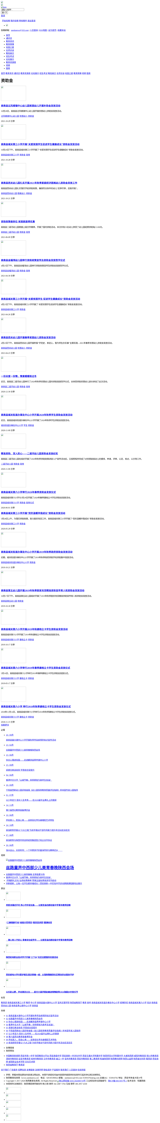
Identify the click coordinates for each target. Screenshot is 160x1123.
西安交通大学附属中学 (92, 1056)
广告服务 (14, 1070)
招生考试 (10, 56)
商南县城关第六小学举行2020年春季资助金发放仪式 (28, 492)
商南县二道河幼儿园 (10, 232)
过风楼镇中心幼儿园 (10, 116)
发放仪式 (30, 503)
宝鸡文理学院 (64, 1003)
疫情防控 (124, 1003)
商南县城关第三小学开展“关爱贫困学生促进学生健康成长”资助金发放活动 (40, 144)
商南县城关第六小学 (10, 503)
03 (7, 1022)
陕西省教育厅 (76, 1003)
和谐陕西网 (105, 1059)
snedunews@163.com (19, 30)
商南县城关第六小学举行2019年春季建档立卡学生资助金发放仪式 (35, 668)
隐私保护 (48, 1070)
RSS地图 (43, 30)
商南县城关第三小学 (10, 155)
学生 (26, 425)
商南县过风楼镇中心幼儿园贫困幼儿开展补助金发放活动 (30, 105)
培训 (149, 1003)
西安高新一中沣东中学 (72, 1056)
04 (7, 1025)
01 (7, 1016)
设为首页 (52, 30)
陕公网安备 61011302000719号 (72, 1081)
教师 (28, 1003)
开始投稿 (6, 21)
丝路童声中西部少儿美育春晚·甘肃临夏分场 (25, 874)
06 (7, 1031)
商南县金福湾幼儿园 (10, 271)
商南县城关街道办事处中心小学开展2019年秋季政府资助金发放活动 (36, 552)
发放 (28, 155)
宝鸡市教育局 (70, 1059)
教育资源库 (11, 62)
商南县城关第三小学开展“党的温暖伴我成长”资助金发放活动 (33, 513)
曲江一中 (60, 1059)
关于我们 (5, 1070)
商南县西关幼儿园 (9, 193)
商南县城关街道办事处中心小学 (15, 562)
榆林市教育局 (37, 1059)
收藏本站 (62, 30)
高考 (89, 1003)
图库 (8, 68)
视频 (8, 65)
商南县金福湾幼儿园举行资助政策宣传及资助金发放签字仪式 (33, 260)
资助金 (31, 116)
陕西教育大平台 (42, 1056)
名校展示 (10, 59)
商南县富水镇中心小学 (47, 1003)
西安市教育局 (83, 1059)
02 (7, 1019)
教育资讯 (10, 41)
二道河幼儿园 (7, 464)
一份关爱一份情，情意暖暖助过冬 (19, 376)
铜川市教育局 (152, 1056)
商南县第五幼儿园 (9, 601)
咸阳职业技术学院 (16, 1062)
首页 (8, 35)
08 (7, 1037)
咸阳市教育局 (140, 1056)
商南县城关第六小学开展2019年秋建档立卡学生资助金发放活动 (34, 629)
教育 (84, 1003)
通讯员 (9, 38)
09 (7, 1040)
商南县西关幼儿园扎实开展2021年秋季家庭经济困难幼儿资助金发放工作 (39, 183)
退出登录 (32, 21)
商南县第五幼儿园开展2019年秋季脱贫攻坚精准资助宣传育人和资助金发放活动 (42, 590)
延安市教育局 (24, 1059)
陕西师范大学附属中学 (113, 1056)
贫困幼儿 (24, 116)
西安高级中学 (56, 1056)
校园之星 (10, 47)
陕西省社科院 (140, 1059)
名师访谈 (10, 50)
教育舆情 (10, 44)
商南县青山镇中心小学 (22, 1006)
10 (7, 1043)
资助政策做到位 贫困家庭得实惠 (18, 221)
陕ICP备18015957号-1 (117, 1081)
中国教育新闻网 (13, 1056)
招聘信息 (22, 1070)
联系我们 (64, 1070)
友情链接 (30, 1070)
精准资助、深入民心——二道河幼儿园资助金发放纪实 (29, 453)
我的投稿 (14, 21)
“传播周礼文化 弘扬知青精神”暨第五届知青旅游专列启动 (31, 880)
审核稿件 (23, 21)
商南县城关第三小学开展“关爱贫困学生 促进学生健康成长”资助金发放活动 (40, 299)
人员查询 (34, 30)
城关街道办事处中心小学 (12, 425)
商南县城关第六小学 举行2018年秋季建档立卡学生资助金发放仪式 (36, 706)
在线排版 (82, 1070)
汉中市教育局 (50, 1059)
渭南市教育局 (12, 1059)
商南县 (35, 1006)
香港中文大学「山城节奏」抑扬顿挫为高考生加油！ (29, 877)
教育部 (4, 1003)
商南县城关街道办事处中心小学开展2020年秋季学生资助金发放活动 (36, 415)
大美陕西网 (129, 1056)
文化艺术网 (30, 1062)
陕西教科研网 (116, 1059)
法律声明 (39, 1070)
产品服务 (56, 1070)
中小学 (33, 1003)
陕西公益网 (128, 1059)
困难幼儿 (22, 193)
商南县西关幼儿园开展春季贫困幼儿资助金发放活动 (28, 337)
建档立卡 (24, 640)
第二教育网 (95, 1059)
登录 (3, 16)
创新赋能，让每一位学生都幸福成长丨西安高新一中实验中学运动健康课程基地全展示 (44, 883)
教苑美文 (10, 53)
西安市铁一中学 (27, 1056)
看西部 (149, 1059)
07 (7, 1034)
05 (7, 1028)
